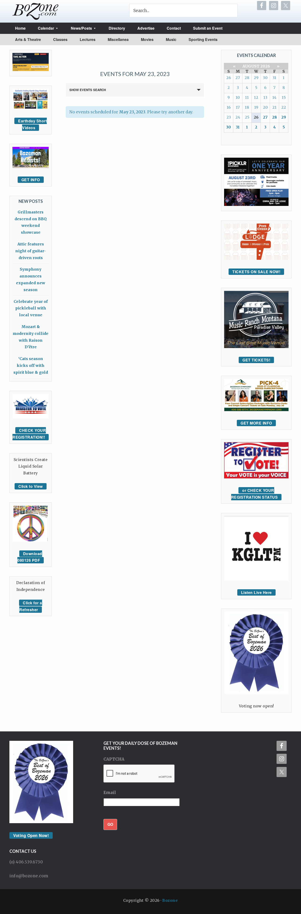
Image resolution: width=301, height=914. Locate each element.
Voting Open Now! (31, 835)
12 (256, 97)
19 (256, 107)
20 (265, 107)
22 (283, 107)
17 (238, 107)
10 (238, 97)
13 (265, 97)
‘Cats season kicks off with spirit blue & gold (30, 365)
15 (284, 97)
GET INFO (30, 179)
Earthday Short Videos (32, 124)
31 (274, 77)
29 (256, 77)
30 (265, 77)
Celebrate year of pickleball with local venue (31, 308)
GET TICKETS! (256, 360)
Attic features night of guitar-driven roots (30, 251)
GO (110, 824)
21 (274, 107)
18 (247, 107)
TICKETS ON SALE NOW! (256, 271)
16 (229, 107)
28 (247, 77)
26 (228, 77)
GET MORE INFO (256, 423)
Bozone (170, 900)
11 (247, 97)
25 (247, 117)
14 (274, 97)
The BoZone (35, 11)
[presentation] (139, 774)
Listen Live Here (256, 592)
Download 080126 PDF (29, 557)
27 (237, 77)
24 (237, 117)
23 (228, 117)
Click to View (30, 486)
